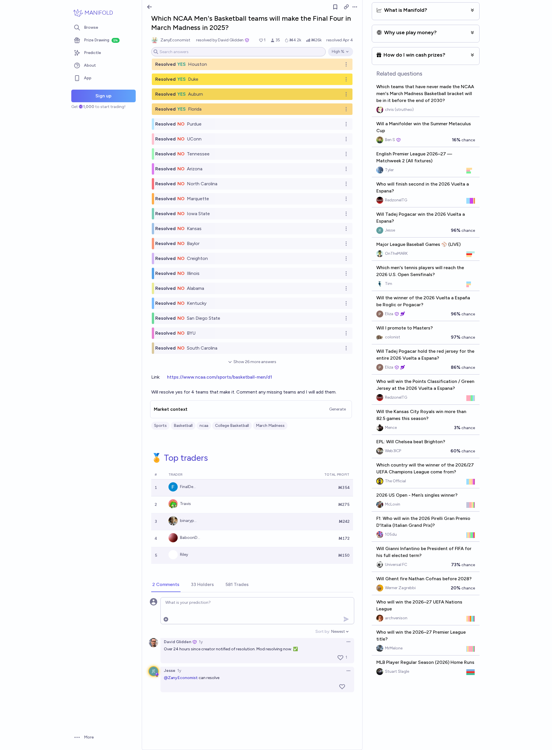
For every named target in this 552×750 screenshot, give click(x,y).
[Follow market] (335, 6)
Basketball (183, 425)
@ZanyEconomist (181, 677)
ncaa (204, 425)
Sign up (103, 96)
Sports (160, 425)
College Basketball (232, 425)
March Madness (270, 425)
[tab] (166, 585)
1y (201, 641)
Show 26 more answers (254, 361)
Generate (337, 409)
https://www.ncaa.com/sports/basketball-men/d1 (219, 377)
